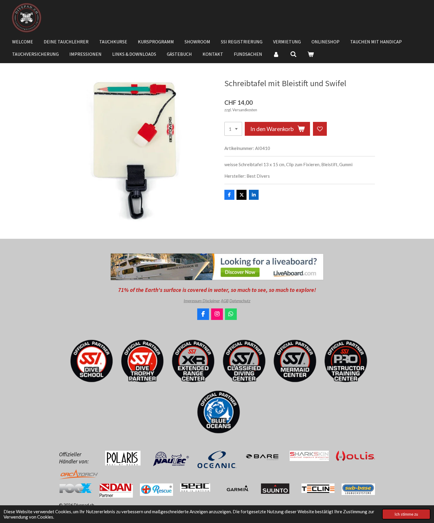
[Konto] (276, 54)
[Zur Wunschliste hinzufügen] (320, 129)
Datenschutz (239, 300)
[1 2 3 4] (233, 129)
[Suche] (293, 54)
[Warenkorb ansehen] (311, 54)
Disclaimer (211, 300)
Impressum (193, 300)
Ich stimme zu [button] (406, 514)
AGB (225, 300)
